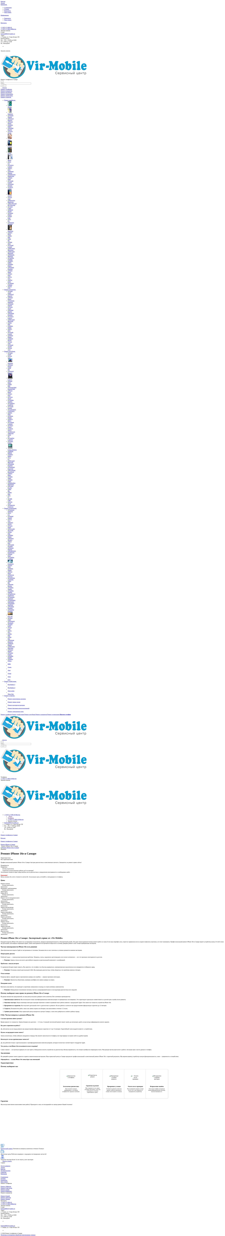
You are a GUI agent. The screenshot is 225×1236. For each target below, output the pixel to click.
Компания (4, 1177)
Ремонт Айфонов (6, 1190)
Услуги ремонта (5, 1169)
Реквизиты (7, 11)
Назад (10, 820)
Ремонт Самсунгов (6, 1192)
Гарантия (3, 1176)
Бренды (3, 1173)
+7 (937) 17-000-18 (6, 27)
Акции (3, 1171)
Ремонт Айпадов (6, 1201)
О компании (8, 7)
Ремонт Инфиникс (6, 1195)
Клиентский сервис (7, 1152)
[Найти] (4, 85)
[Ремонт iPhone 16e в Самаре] (10, 851)
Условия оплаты (5, 1174)
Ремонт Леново (5, 1203)
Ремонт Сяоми (5, 1193)
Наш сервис (7, 12)
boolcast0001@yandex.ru (8, 34)
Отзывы (6, 9)
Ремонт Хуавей (5, 1199)
